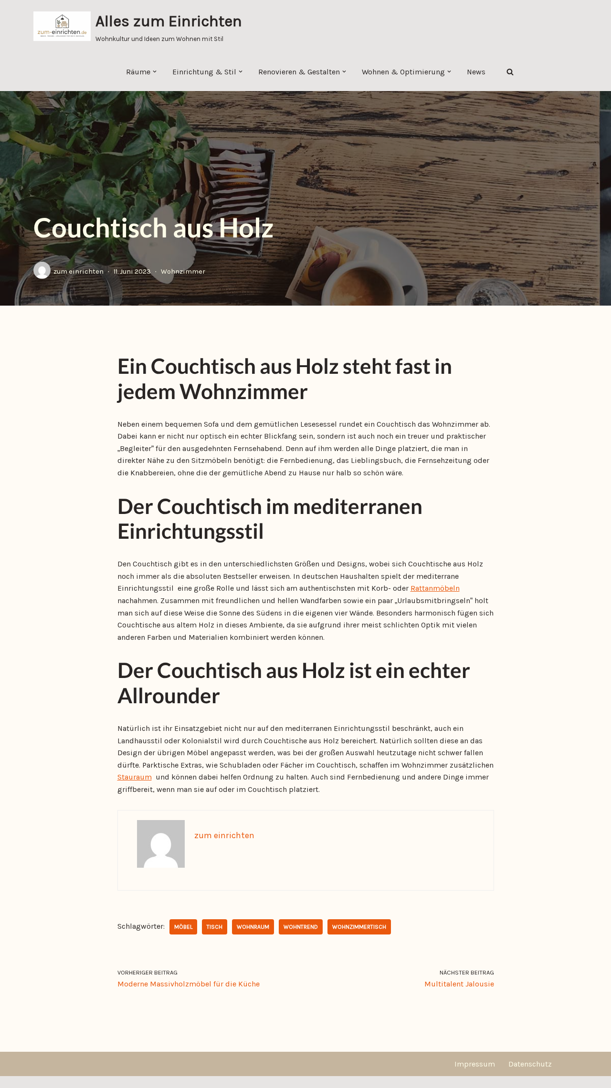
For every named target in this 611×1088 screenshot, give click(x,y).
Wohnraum (253, 927)
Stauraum (134, 776)
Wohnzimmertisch (359, 927)
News (476, 71)
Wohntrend (301, 927)
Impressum (474, 1063)
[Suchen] (510, 71)
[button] (155, 71)
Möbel (183, 927)
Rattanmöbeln (435, 588)
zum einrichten (78, 271)
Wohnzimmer (183, 271)
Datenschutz (530, 1063)
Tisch (214, 927)
